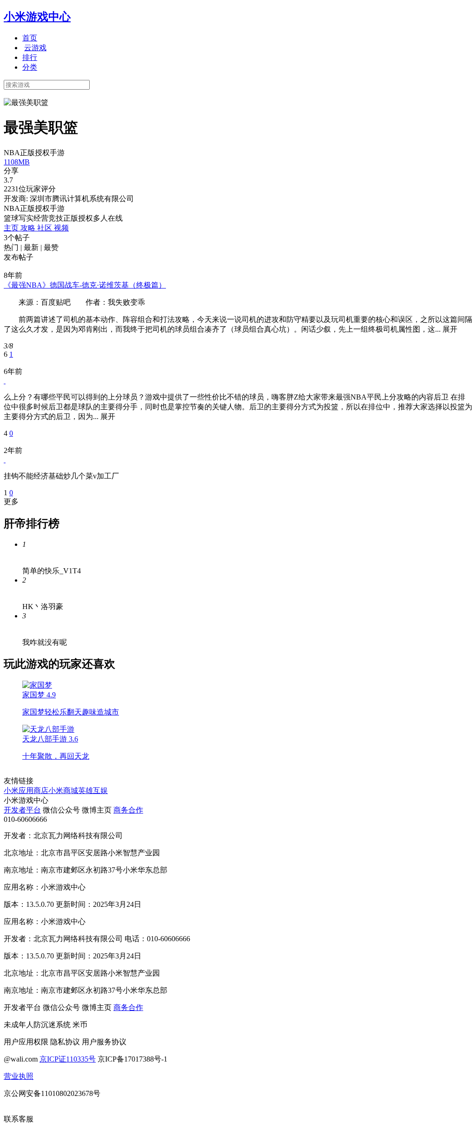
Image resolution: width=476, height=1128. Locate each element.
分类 (29, 67)
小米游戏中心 (37, 17)
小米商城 (63, 790)
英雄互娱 (93, 790)
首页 (29, 38)
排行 (29, 57)
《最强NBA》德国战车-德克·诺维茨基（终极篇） (85, 285)
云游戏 (35, 48)
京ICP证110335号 (68, 1059)
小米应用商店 (26, 790)
